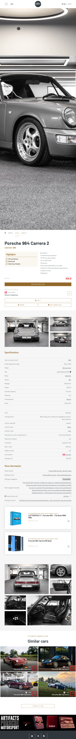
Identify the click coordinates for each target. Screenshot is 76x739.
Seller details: (12, 289)
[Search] (11, 4)
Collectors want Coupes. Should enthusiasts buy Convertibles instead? (48, 485)
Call (39, 300)
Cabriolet (68, 376)
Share (21, 305)
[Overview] (5, 233)
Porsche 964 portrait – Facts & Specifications (57, 475)
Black (69, 427)
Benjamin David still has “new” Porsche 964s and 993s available (51, 490)
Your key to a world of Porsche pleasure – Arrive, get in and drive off (50, 488)
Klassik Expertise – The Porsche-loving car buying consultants (51, 493)
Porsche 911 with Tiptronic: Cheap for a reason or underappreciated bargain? (47, 482)
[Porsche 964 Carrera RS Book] (38, 543)
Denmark (68, 454)
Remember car (39, 284)
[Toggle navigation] (6, 4)
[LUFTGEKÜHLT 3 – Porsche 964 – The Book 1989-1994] (38, 518)
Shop (69, 4)
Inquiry (23, 233)
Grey (69, 431)
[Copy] (70, 372)
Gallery (10, 233)
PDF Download (56, 305)
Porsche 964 (66, 479)
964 (70, 380)
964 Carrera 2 (67, 368)
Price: (7, 278)
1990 (69, 360)
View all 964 (38, 706)
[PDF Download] (44, 736)
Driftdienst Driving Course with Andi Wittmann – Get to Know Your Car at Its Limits (45, 500)
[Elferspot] (38, 4)
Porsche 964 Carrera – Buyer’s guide (60, 471)
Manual (68, 399)
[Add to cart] (68, 520)
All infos (66, 496)
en (64, 4)
